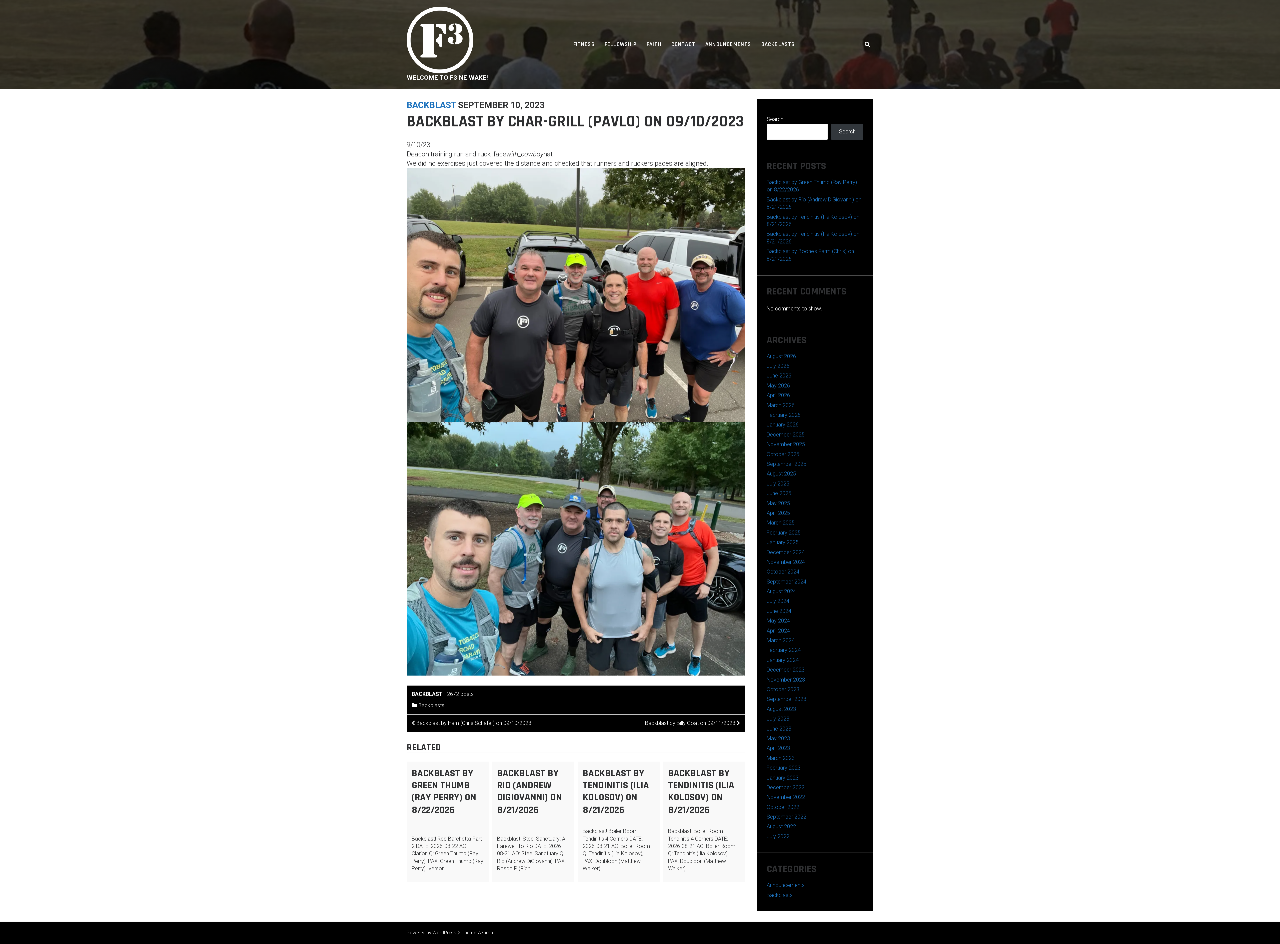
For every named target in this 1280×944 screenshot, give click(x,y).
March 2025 (781, 523)
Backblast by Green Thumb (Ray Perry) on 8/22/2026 (444, 791)
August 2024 (781, 591)
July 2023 (778, 719)
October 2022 (783, 807)
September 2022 (786, 817)
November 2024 (786, 562)
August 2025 (781, 473)
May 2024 (778, 621)
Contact (683, 44)
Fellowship (621, 44)
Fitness (584, 44)
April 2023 (778, 748)
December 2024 (786, 552)
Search (775, 119)
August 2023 (781, 709)
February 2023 (784, 768)
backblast (431, 105)
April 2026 (778, 395)
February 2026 (784, 415)
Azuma (485, 932)
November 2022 (786, 797)
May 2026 (778, 385)
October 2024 (783, 572)
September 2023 (786, 699)
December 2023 (786, 670)
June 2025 (779, 493)
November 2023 (786, 680)
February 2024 (784, 650)
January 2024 (783, 660)
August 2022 (781, 826)
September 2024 (786, 582)
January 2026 (783, 424)
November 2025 (786, 444)
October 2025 (783, 454)
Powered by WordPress (431, 932)
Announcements (728, 44)
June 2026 (779, 375)
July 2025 (778, 484)
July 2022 (778, 836)
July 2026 (778, 366)
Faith (654, 44)
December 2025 (786, 434)
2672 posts (460, 694)
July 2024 (778, 601)
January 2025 (783, 542)
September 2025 (786, 464)
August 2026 (781, 356)
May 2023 (778, 738)
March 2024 (781, 640)
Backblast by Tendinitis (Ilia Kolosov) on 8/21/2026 (616, 791)
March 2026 (781, 405)
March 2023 (781, 758)
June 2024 (779, 611)
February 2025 (784, 533)
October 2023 (783, 689)
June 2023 (779, 729)
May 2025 (778, 503)
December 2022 (786, 787)
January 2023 (783, 778)
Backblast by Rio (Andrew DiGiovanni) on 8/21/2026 (529, 791)
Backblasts (778, 44)
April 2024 (778, 631)
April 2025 (778, 513)
